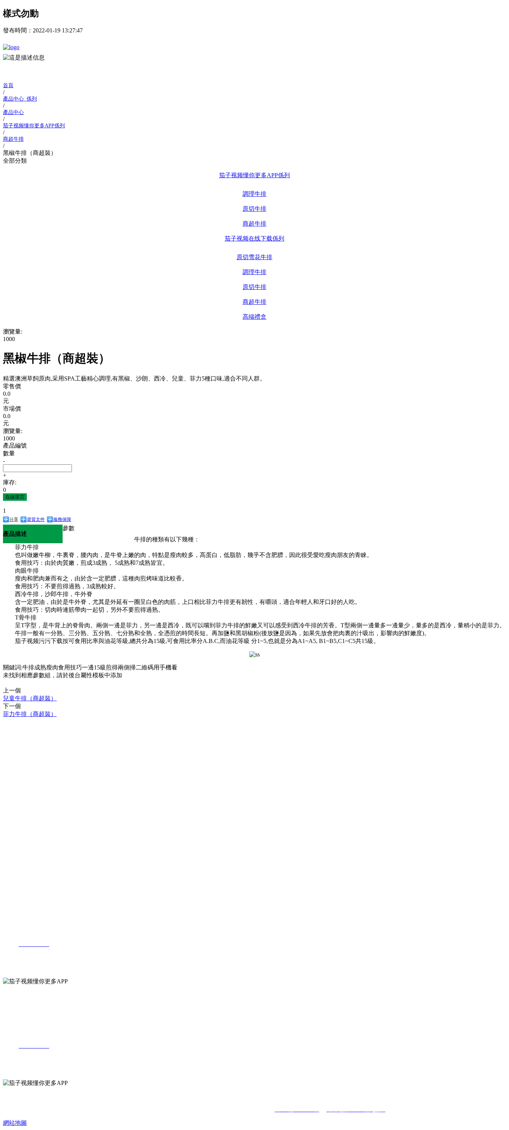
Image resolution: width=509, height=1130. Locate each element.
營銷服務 (15, 820)
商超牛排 (254, 223)
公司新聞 (28, 800)
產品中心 (15, 761)
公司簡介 (28, 731)
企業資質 (28, 752)
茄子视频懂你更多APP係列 (254, 175)
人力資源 (15, 860)
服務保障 (62, 519)
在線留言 (15, 497)
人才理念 (28, 880)
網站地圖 (15, 1123)
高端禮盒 (254, 316)
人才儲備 (28, 891)
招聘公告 (28, 869)
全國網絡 (28, 829)
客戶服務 (28, 840)
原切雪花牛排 (254, 257)
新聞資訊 (15, 791)
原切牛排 (254, 209)
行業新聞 (28, 811)
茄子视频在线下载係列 (254, 238)
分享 (13, 519)
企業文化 (28, 741)
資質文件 (36, 519)
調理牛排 (254, 194)
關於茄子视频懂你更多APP (38, 722)
